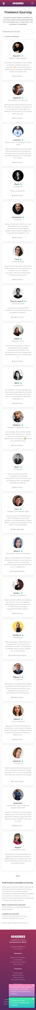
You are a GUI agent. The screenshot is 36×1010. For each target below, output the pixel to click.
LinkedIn (12, 918)
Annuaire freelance (18, 959)
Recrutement (19, 918)
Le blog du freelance (18, 977)
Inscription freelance (18, 973)
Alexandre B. (17, 217)
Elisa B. (16, 184)
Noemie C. (17, 56)
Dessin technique (21, 916)
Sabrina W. (17, 761)
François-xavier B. (17, 301)
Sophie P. (16, 719)
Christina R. (17, 635)
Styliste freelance (7, 909)
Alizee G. (17, 551)
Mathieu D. (17, 425)
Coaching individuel (8, 916)
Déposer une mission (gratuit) (18, 957)
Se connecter (4, 2)
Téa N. (16, 259)
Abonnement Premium (18, 975)
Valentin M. (17, 98)
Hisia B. (16, 339)
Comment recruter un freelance (18, 962)
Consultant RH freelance (22, 907)
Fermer (33, 985)
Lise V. (17, 509)
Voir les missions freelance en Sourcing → (15, 923)
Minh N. (17, 383)
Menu (32, 2)
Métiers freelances (18, 964)
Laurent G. (17, 140)
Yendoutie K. (18, 803)
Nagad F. (18, 847)
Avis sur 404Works (18, 949)
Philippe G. (17, 677)
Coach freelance (7, 907)
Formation (5, 918)
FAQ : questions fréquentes (18, 979)
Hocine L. (16, 593)
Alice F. (16, 467)
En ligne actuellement (12, 36)
